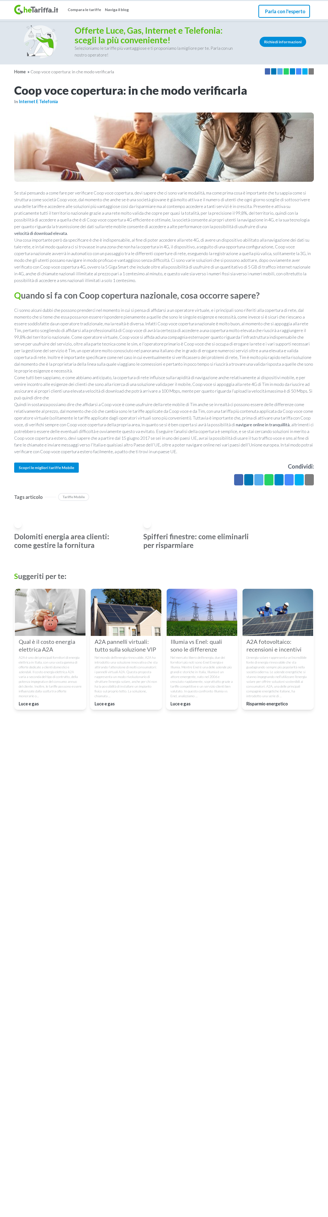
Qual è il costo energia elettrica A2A (47, 645)
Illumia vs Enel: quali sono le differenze (196, 645)
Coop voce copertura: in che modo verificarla (72, 71)
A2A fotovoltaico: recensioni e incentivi (274, 645)
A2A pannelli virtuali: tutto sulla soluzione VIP (125, 645)
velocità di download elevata (40, 233)
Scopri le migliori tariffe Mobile (46, 467)
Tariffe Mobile (73, 497)
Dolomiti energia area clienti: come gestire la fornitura (61, 540)
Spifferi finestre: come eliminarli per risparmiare (196, 540)
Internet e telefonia (38, 101)
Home (20, 71)
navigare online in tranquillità (263, 424)
